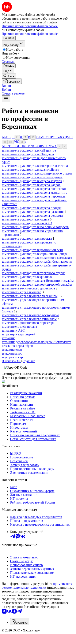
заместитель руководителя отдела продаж (31, 208)
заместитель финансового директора (28, 323)
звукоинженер (12, 349)
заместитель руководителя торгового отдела (33, 273)
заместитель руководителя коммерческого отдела (37, 173)
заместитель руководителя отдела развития (33, 211)
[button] (6, 85)
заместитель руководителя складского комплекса (37, 257)
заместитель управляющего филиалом (29, 319)
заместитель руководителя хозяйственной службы (38, 280)
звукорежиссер (12, 357)
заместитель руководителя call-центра (29, 150)
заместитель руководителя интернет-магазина (35, 165)
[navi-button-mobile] (6, 98)
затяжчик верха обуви (17, 346)
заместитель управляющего (21, 292)
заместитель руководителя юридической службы (37, 284)
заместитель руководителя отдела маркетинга (34, 192)
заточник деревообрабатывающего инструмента (36, 342)
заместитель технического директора (28, 288)
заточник (8, 338)
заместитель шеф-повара (19, 326)
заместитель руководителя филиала (27, 277)
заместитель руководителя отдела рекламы (32, 215)
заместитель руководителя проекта (27, 238)
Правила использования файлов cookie (30, 34)
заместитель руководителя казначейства (30, 169)
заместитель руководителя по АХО (27, 223)
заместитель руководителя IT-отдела (28, 154)
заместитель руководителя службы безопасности (37, 261)
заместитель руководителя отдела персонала (33, 196)
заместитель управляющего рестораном (30, 315)
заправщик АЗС (13, 330)
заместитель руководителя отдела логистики (34, 188)
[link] (9, 76)
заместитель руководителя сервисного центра (35, 254)
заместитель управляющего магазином (29, 296)
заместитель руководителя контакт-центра (32, 177)
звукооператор (12, 353)
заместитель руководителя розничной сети (32, 250)
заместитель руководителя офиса (25, 219)
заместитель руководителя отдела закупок (32, 181)
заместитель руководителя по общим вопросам (35, 227)
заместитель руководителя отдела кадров (31, 185)
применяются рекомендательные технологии (37, 585)
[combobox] (19, 621)
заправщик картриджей (18, 334)
